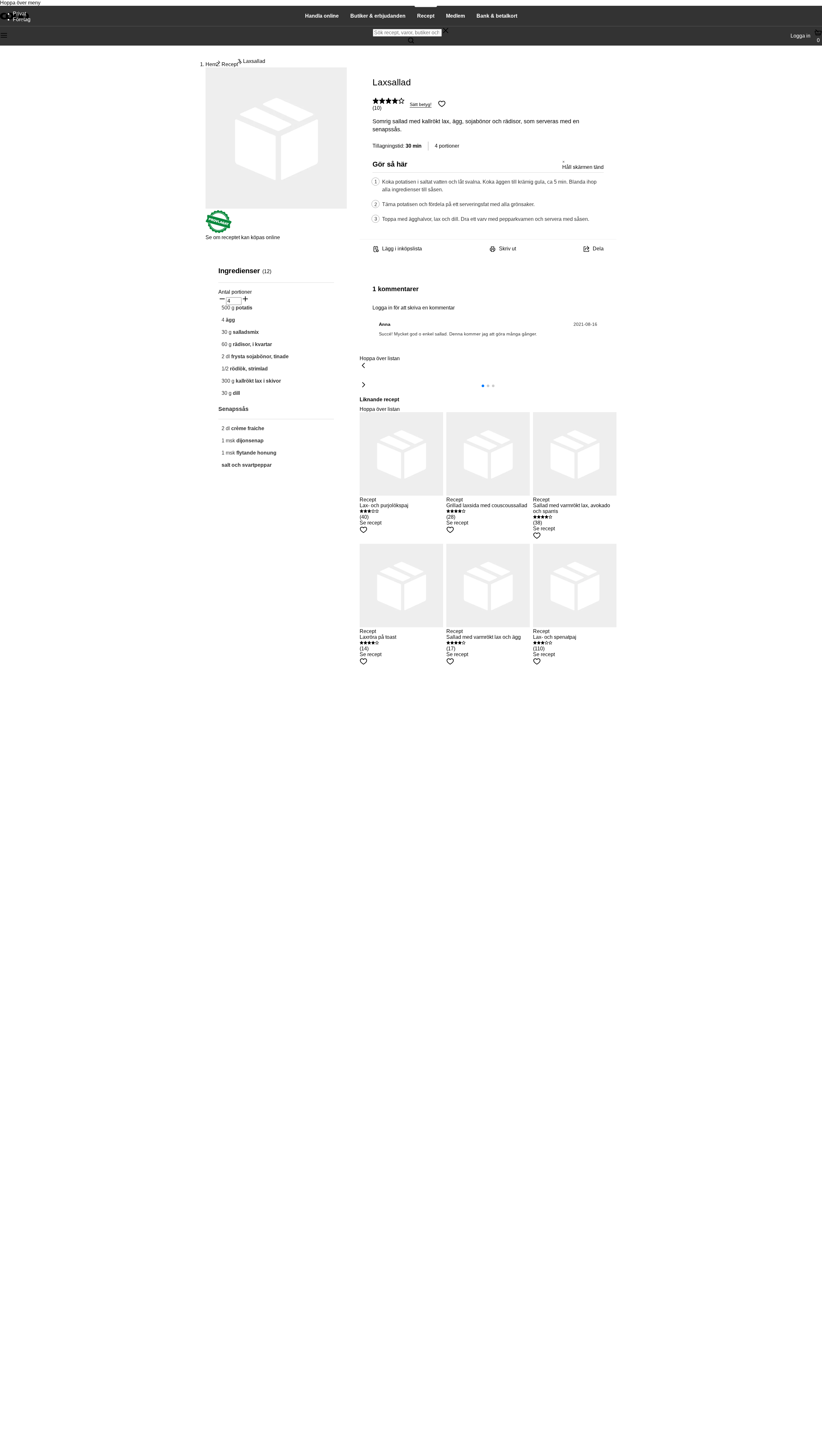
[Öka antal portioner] (245, 299)
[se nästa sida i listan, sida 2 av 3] (363, 385)
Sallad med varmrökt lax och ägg (483, 637)
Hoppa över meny (20, 2)
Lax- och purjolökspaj (384, 505)
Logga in (800, 36)
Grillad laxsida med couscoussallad (486, 505)
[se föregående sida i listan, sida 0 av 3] (363, 365)
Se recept (370, 522)
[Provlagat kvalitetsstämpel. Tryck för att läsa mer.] (219, 231)
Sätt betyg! (421, 104)
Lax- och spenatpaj (554, 637)
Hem (211, 64)
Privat (19, 13)
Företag (22, 19)
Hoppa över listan (380, 358)
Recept (230, 64)
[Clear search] (446, 31)
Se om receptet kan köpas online (243, 237)
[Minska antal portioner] (222, 299)
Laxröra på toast (378, 637)
